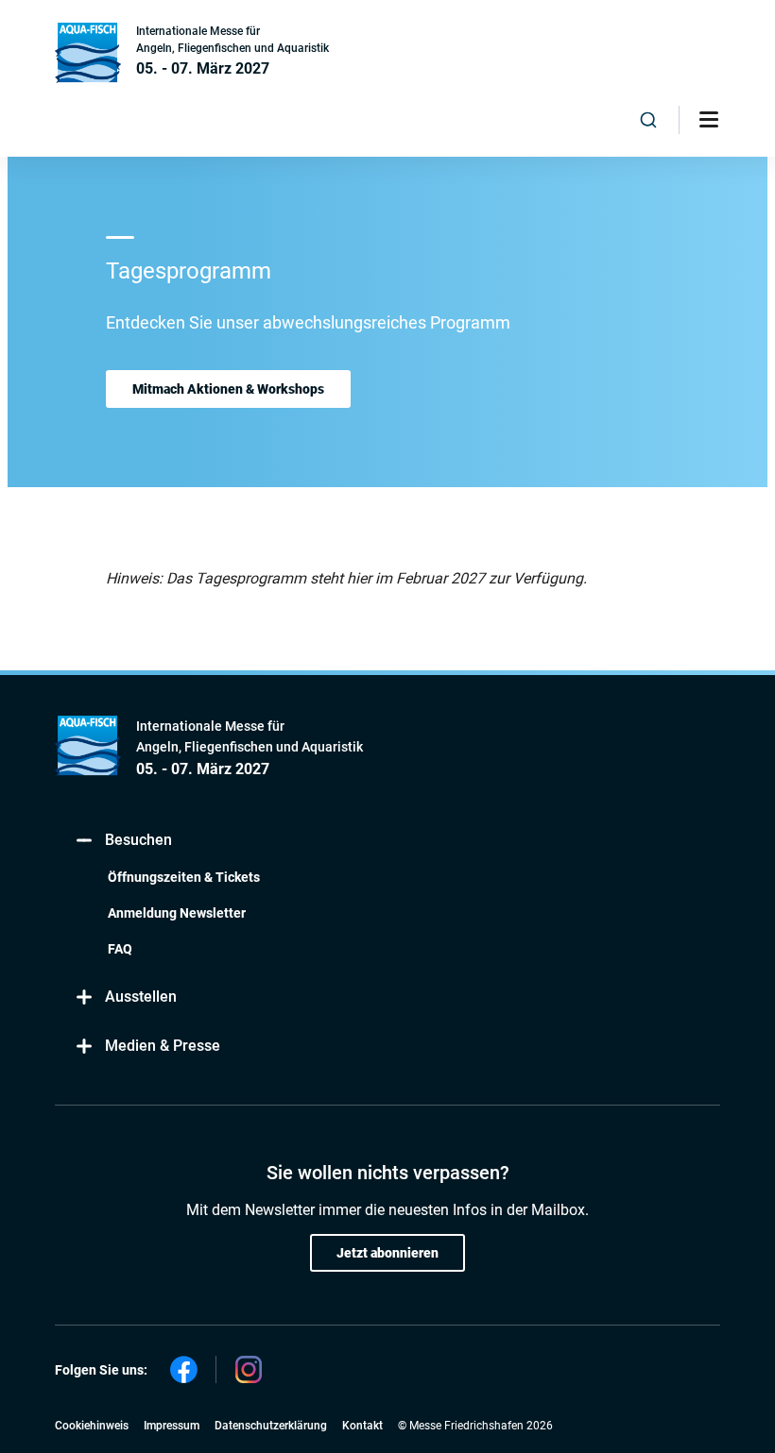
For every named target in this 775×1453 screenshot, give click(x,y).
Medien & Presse (162, 1046)
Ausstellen (141, 996)
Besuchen (138, 840)
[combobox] (648, 119)
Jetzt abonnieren (387, 1252)
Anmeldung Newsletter (177, 913)
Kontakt (362, 1425)
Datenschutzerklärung (271, 1425)
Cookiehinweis (92, 1425)
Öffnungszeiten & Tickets (184, 877)
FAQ (120, 948)
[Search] (648, 119)
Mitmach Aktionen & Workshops (228, 389)
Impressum (171, 1425)
